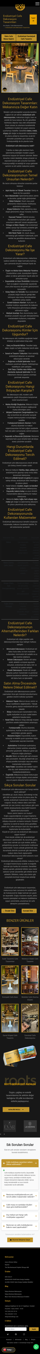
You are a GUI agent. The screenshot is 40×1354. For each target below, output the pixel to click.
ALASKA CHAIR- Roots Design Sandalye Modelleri (19, 1282)
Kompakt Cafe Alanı (10, 997)
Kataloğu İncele (14, 1109)
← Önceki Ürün (8, 911)
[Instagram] (24, 1334)
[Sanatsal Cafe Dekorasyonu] (30, 1018)
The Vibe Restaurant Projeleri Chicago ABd (17, 1267)
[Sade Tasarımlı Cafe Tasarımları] (10, 941)
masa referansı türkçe (11, 1262)
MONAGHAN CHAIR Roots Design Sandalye (17, 1279)
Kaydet (34, 1329)
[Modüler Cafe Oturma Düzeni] (30, 979)
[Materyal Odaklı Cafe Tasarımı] (30, 941)
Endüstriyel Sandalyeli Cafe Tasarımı (26, 37)
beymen (7, 1265)
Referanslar (18, 1339)
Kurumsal (8, 1339)
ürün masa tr (8, 1277)
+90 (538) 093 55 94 (11, 1311)
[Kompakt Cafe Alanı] (10, 979)
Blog (26, 1339)
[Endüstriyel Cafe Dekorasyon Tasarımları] (20, 68)
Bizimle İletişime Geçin (21, 1240)
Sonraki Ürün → (29, 911)
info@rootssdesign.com (11, 1316)
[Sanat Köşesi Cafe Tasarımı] (10, 1018)
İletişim (33, 1339)
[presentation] (0, 1134)
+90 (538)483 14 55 (11, 1314)
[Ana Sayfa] (2, 1339)
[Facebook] (16, 1334)
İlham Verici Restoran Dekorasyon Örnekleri (17, 1297)
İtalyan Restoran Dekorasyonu (13, 1291)
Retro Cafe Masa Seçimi (9, 37)
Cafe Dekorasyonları (17, 25)
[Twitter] (8, 1334)
